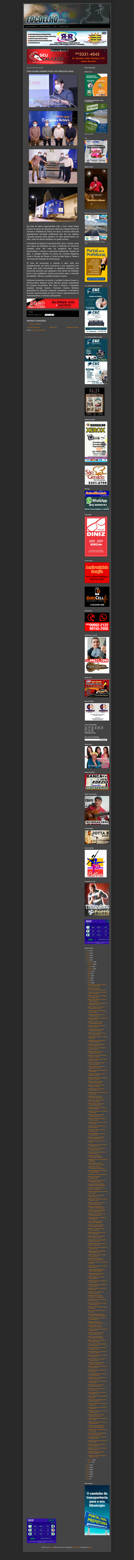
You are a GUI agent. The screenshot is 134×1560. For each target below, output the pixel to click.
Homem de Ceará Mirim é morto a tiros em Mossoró (97, 1026)
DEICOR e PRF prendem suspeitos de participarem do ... (97, 996)
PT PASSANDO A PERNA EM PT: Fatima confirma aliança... (96, 1270)
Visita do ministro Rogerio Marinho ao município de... (97, 1393)
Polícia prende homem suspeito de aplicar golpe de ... (97, 1218)
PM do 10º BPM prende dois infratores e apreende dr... (95, 1222)
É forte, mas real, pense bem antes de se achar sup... (97, 1300)
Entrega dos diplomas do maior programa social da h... (96, 1415)
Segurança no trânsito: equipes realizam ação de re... (96, 1229)
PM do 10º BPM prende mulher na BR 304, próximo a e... (97, 1341)
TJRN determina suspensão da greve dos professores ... (96, 1104)
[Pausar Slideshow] (104, 33)
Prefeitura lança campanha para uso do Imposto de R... (97, 1422)
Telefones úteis (64, 26)
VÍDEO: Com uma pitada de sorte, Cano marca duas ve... (97, 1033)
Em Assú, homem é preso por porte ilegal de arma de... (97, 1145)
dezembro (90, 962)
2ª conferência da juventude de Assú (97, 1174)
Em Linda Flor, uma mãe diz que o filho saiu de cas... (97, 1389)
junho (89, 975)
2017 (87, 1474)
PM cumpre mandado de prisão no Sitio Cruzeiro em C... (97, 1445)
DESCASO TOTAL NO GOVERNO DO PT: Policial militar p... (97, 1434)
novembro (90, 964)
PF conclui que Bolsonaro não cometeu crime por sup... (96, 1030)
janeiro (90, 1462)
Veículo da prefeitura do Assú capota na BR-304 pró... (97, 1329)
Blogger (90, 1547)
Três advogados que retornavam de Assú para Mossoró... (97, 1374)
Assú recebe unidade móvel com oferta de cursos (96, 1130)
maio (89, 978)
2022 (87, 960)
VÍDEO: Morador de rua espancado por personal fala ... (97, 1367)
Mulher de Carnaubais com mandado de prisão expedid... (96, 1207)
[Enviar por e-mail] (46, 315)
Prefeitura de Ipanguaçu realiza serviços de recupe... (96, 1063)
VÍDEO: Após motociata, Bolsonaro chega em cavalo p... (97, 1056)
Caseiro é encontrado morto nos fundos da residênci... (96, 1085)
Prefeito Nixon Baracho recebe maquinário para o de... (96, 1274)
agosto (90, 971)
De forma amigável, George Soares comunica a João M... (97, 1352)
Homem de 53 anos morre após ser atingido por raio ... (97, 1456)
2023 (87, 957)
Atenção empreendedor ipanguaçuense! (94, 1177)
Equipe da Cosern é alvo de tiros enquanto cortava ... (96, 1359)
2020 (87, 1467)
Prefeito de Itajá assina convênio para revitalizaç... (96, 1277)
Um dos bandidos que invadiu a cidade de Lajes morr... (96, 1067)
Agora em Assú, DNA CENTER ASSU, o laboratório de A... (96, 1137)
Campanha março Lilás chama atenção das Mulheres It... (96, 1363)
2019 (87, 1469)
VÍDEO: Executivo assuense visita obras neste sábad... (97, 1233)
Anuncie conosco (45, 26)
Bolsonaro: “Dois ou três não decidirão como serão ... (95, 1052)
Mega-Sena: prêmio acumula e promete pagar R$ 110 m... (96, 1225)
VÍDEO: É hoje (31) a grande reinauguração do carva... (95, 1022)
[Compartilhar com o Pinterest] (53, 315)
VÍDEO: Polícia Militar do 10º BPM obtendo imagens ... (97, 1000)
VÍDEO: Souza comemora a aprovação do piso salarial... (96, 1337)
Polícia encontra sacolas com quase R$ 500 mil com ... (97, 1266)
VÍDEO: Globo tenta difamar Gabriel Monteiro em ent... (97, 1199)
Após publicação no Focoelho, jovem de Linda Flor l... (96, 1385)
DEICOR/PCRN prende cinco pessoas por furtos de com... (96, 1259)
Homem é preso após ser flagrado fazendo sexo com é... (97, 1240)
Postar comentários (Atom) (38, 330)
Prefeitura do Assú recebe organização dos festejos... (95, 1156)
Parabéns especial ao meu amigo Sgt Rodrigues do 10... (97, 1251)
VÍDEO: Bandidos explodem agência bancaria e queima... (97, 1078)
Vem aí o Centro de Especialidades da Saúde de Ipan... (97, 1344)
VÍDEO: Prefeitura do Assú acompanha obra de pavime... (96, 1164)
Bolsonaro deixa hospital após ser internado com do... (97, 1152)
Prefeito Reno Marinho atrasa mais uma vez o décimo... (97, 1303)
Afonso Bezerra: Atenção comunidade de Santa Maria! (96, 1167)
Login (51, 1547)
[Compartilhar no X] (49, 315)
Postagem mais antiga (72, 327)
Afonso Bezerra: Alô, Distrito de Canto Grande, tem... (96, 1089)
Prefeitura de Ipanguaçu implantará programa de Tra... (97, 1285)
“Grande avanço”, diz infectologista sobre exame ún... (97, 1011)
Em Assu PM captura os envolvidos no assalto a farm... (97, 1437)
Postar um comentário (35, 324)
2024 (87, 955)
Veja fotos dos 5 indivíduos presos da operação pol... (97, 1126)
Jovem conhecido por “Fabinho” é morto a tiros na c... (97, 1048)
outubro (90, 966)
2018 (87, 1472)
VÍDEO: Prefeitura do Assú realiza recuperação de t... (96, 1318)
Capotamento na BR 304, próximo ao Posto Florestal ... (97, 1108)
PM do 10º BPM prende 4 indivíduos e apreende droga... (97, 1171)
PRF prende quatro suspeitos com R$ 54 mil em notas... (97, 1244)
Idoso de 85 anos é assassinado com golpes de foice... (96, 1149)
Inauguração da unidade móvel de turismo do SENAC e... (97, 1400)
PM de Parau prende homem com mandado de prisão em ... (97, 1214)
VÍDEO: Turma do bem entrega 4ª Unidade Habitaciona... (96, 1203)
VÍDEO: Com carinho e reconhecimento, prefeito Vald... (97, 989)
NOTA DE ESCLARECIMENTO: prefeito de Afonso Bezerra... (96, 1426)
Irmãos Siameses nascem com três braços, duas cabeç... (97, 985)
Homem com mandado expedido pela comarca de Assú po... (96, 1210)
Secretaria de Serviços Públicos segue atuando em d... (96, 1045)
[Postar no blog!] (48, 315)
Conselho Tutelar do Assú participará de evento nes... (95, 1326)
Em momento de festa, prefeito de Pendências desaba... (96, 1041)
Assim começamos (31, 26)
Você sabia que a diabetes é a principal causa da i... (96, 1292)
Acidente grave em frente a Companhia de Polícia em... (96, 1097)
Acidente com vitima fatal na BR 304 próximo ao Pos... (97, 1018)
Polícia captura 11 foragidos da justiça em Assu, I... (96, 1196)
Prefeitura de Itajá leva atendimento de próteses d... (97, 1408)
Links (54, 26)
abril (89, 980)
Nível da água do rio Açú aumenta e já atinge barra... (97, 1381)
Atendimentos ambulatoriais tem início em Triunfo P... (96, 1074)
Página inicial (53, 327)
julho (89, 973)
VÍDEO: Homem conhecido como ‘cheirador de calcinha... (96, 1181)
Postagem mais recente (33, 327)
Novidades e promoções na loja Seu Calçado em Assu (97, 1411)
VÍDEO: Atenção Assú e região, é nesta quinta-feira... (96, 1134)
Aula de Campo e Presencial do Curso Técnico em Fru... (96, 1237)
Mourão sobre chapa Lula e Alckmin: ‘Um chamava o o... (97, 1355)
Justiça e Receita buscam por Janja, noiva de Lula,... (97, 1123)
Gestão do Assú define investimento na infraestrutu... (97, 1281)
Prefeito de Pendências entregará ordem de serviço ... (97, 1119)
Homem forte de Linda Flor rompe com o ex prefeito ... (97, 1255)
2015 (87, 1479)
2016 (87, 1476)
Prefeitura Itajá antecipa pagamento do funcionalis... (97, 1071)
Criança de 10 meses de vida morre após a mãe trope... (97, 993)
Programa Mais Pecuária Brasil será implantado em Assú (97, 1004)
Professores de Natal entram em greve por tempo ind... (96, 1188)
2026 (87, 950)
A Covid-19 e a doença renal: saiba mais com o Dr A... (97, 1059)
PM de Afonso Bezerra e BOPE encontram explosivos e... (96, 1115)
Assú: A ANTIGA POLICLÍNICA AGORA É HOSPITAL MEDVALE (97, 1315)
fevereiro (90, 1460)
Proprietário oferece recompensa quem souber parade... (96, 1378)
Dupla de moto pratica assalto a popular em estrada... (96, 1100)
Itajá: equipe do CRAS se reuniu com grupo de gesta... (96, 1015)
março (89, 982)
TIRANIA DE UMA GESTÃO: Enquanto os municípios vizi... (96, 1296)
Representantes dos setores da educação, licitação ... (96, 1452)
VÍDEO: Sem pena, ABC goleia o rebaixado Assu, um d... (96, 1007)
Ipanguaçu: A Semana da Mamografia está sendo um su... (97, 1322)
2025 (87, 953)
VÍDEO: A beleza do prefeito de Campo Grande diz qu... (96, 1333)
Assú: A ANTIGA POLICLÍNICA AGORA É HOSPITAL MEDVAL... (97, 1184)
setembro (90, 969)
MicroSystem (75, 1547)
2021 (87, 1465)
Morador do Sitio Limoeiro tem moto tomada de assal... (97, 1448)
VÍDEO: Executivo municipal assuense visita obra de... (95, 1082)
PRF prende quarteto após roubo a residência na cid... (97, 1348)
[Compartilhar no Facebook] (51, 315)
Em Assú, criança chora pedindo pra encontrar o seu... (97, 1248)
